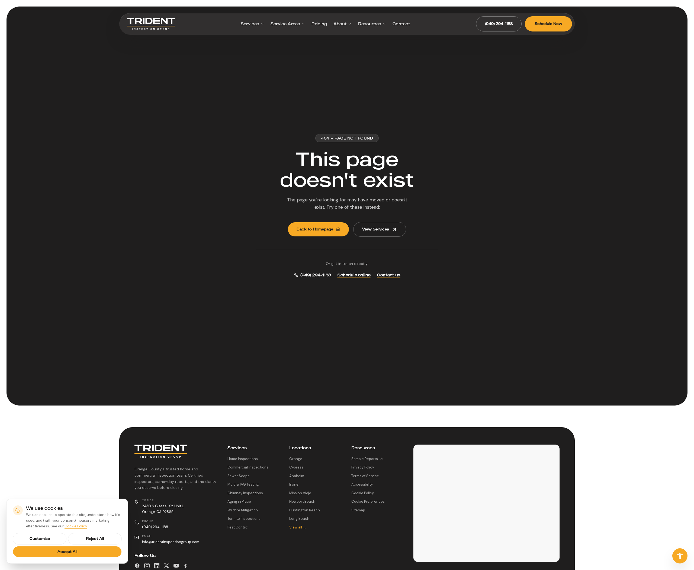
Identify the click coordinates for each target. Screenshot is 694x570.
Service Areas (285, 23)
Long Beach (299, 518)
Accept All (67, 551)
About (340, 23)
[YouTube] (176, 565)
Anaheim (296, 476)
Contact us (388, 275)
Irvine (293, 484)
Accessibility (362, 484)
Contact (401, 23)
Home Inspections (242, 459)
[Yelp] (186, 565)
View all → (297, 527)
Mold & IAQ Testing (243, 484)
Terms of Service (365, 476)
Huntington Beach (304, 510)
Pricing (319, 23)
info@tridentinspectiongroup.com (170, 542)
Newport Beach (302, 501)
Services (250, 23)
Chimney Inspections (245, 493)
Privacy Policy (362, 467)
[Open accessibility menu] (679, 555)
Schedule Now (548, 23)
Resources (369, 23)
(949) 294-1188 (499, 23)
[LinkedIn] (156, 565)
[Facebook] (137, 565)
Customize (40, 538)
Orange (295, 459)
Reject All (95, 538)
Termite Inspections (244, 518)
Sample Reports (364, 459)
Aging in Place (239, 501)
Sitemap (358, 510)
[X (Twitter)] (166, 565)
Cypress (296, 467)
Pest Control (237, 527)
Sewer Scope (238, 476)
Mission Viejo (300, 493)
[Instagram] (147, 565)
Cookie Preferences (368, 501)
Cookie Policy (362, 493)
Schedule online (354, 275)
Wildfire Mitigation (242, 510)
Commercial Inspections (247, 467)
